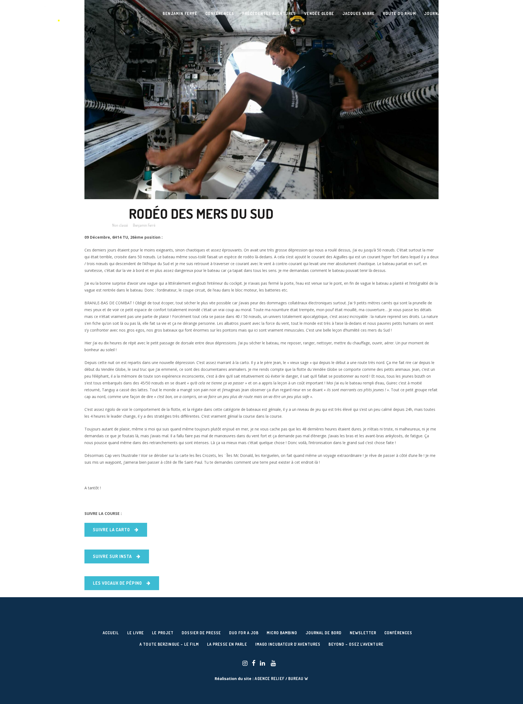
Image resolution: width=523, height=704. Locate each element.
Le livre (135, 632)
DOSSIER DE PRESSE (201, 632)
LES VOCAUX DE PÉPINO (117, 583)
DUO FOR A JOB (244, 632)
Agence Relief (269, 678)
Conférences (398, 632)
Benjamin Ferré (144, 225)
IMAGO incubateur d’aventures (288, 644)
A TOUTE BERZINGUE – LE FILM (169, 644)
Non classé (120, 225)
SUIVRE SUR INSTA (112, 556)
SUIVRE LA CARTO (111, 529)
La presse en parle (227, 644)
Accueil (111, 632)
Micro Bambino (282, 632)
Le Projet (163, 632)
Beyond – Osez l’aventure (356, 644)
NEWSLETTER (363, 632)
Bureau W (298, 678)
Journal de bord (324, 632)
